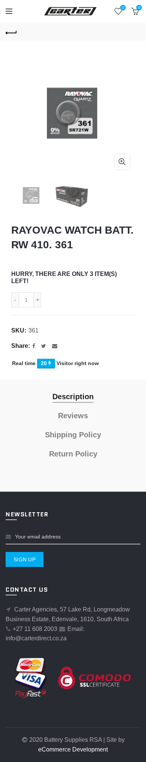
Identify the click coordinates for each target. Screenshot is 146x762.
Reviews (73, 416)
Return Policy (73, 454)
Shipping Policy (73, 435)
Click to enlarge (122, 162)
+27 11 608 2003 (35, 629)
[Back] (11, 31)
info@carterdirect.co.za (36, 638)
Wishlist (123, 8)
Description (73, 396)
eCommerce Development (73, 749)
